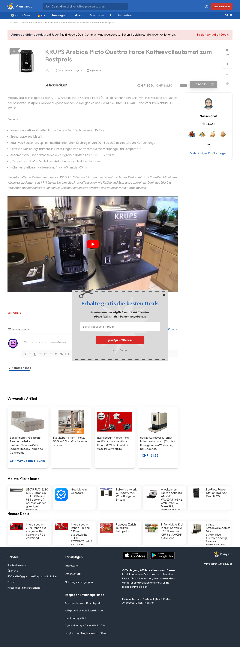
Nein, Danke (120, 349)
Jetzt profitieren (120, 340)
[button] (120, 303)
